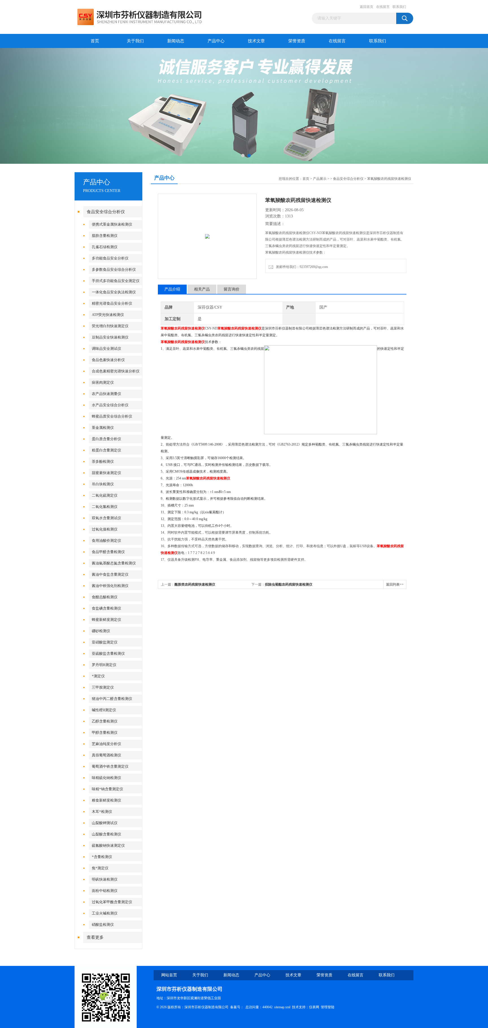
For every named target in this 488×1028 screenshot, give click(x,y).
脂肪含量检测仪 (104, 235)
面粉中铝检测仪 (104, 891)
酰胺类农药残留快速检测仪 (195, 584)
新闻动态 (175, 41)
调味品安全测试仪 (106, 348)
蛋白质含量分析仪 (106, 439)
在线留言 (383, 7)
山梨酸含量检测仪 (106, 834)
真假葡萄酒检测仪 (106, 755)
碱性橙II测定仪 (104, 710)
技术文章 (256, 41)
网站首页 (169, 975)
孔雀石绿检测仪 (104, 247)
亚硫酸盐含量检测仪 (108, 653)
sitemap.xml (282, 1007)
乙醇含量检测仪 (104, 721)
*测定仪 (98, 676)
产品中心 (216, 41)
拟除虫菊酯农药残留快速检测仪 (288, 584)
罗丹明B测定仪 (104, 665)
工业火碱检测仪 (104, 913)
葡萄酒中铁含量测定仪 (110, 766)
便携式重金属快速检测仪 (112, 224)
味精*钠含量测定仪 (107, 789)
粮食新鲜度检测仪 (106, 800)
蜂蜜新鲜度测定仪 (106, 619)
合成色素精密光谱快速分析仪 (116, 371)
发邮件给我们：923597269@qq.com (301, 267)
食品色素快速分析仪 (108, 360)
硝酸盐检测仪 (103, 924)
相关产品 (202, 289)
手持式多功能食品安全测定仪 (116, 281)
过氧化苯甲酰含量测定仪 (112, 902)
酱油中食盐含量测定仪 (110, 574)
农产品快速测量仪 (106, 394)
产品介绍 (172, 289)
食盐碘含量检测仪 (106, 608)
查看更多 (95, 937)
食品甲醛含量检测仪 (108, 552)
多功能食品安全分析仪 (110, 258)
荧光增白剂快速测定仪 (110, 326)
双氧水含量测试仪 (106, 518)
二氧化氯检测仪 (104, 507)
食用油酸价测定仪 (106, 540)
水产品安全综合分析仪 (110, 405)
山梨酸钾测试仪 (104, 823)
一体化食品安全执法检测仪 (114, 292)
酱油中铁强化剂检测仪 (110, 586)
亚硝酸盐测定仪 (104, 642)
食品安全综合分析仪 (106, 211)
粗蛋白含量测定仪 (106, 450)
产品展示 (319, 179)
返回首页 (366, 7)
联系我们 (399, 7)
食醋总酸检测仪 (104, 597)
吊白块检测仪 (103, 484)
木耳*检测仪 (102, 811)
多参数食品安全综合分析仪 (114, 269)
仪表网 (314, 1007)
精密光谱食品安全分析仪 (112, 303)
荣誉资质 (296, 41)
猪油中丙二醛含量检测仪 (112, 699)
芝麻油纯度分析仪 (106, 744)
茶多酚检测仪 (103, 461)
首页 (95, 41)
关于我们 (135, 41)
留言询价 (231, 289)
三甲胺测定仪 (103, 687)
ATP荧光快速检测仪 (108, 315)
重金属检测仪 (103, 427)
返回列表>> (395, 584)
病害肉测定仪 (103, 382)
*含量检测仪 (102, 857)
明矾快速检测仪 (104, 879)
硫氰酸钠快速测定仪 (108, 845)
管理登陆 (327, 1007)
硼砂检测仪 (101, 631)
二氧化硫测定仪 (104, 495)
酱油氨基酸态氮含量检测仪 (114, 563)
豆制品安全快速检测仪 (110, 337)
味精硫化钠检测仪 (106, 778)
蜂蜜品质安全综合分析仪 (112, 416)
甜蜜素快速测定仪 (106, 473)
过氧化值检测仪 (104, 529)
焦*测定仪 (100, 868)
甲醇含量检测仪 (104, 732)
